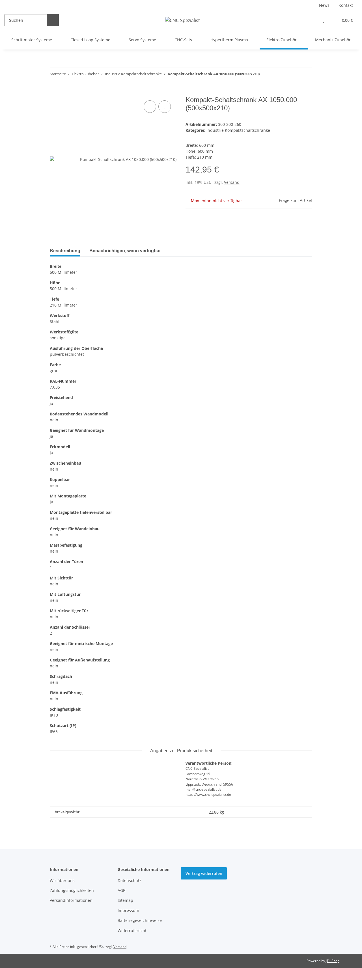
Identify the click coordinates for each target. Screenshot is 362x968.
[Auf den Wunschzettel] (164, 106)
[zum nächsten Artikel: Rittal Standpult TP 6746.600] (306, 74)
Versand (232, 182)
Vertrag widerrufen (204, 873)
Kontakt (346, 5)
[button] (312, 20)
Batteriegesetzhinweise (140, 920)
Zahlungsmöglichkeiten (72, 890)
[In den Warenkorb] (54, 93)
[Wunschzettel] (323, 20)
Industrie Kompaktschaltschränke (238, 130)
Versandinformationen (71, 900)
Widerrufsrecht (132, 930)
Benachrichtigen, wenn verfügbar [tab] (125, 250)
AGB (122, 890)
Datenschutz (129, 880)
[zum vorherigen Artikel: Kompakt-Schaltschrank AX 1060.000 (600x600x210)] (294, 74)
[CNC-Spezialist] (182, 20)
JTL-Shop (332, 960)
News (324, 5)
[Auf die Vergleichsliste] (150, 106)
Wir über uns (62, 880)
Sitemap (125, 900)
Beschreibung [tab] (65, 250)
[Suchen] (53, 20)
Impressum (128, 910)
